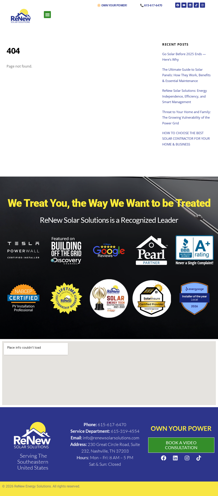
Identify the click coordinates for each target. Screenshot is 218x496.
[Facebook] (177, 5)
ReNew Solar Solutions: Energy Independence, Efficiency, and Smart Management (184, 96)
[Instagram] (202, 5)
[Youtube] (183, 5)
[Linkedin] (190, 5)
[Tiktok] (196, 5)
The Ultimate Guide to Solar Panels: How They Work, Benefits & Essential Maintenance (186, 75)
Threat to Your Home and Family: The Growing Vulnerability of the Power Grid (186, 117)
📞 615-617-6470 (151, 5)
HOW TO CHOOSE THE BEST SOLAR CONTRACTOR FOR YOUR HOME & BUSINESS (186, 138)
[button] (47, 14)
